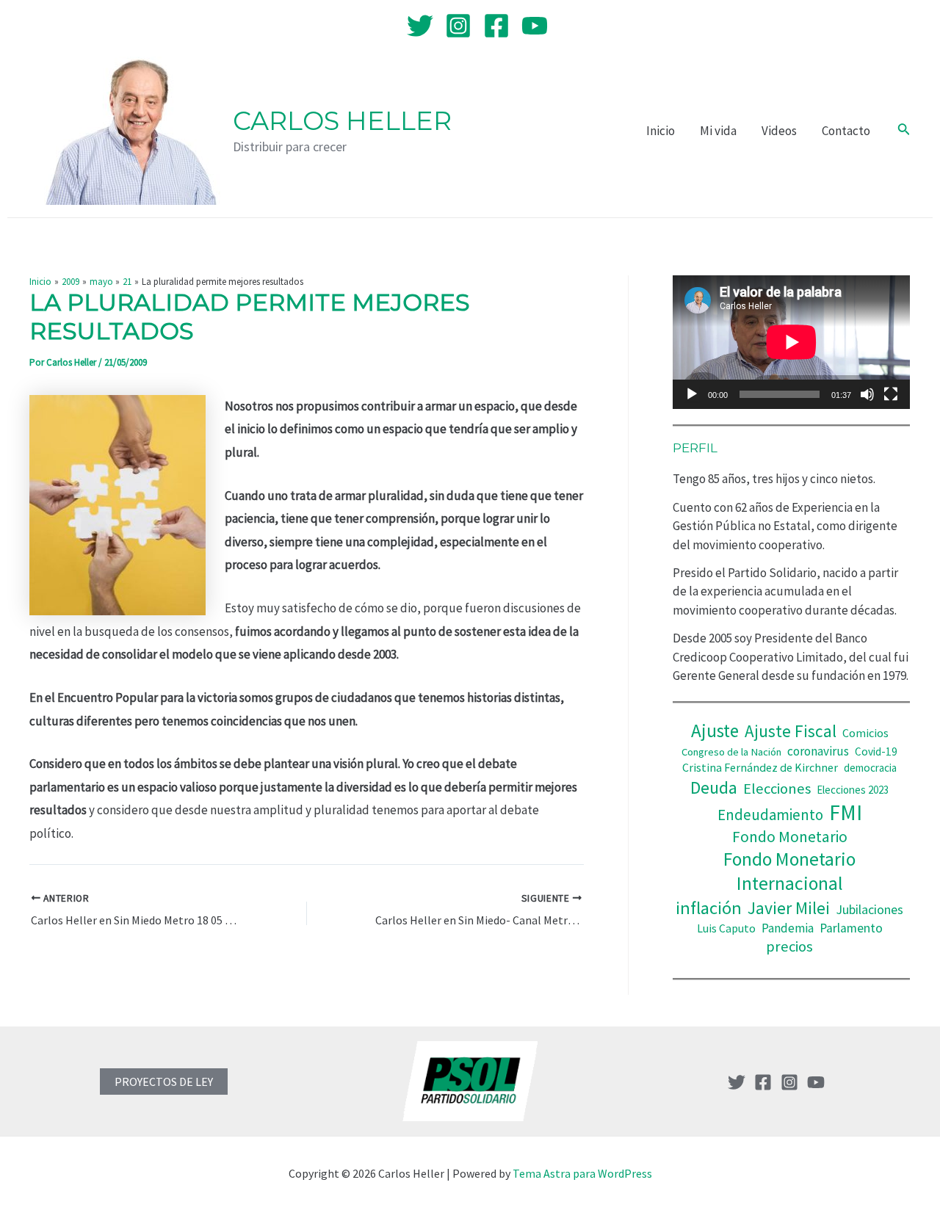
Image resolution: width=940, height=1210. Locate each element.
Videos (779, 131)
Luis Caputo (726, 928)
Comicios (865, 732)
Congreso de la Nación (731, 751)
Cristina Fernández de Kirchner (760, 767)
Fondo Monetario (789, 837)
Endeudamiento (770, 815)
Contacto (846, 131)
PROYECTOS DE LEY (164, 1081)
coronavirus (818, 751)
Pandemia (788, 928)
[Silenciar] (867, 394)
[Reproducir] (691, 394)
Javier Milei (789, 908)
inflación (709, 907)
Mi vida (718, 131)
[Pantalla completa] (890, 394)
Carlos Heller (342, 121)
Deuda (713, 787)
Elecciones (777, 788)
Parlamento (851, 928)
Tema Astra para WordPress (582, 1173)
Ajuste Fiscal (790, 731)
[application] (791, 342)
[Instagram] (458, 25)
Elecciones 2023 (853, 790)
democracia (870, 768)
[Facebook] (496, 25)
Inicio (660, 131)
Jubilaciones (869, 909)
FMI (845, 812)
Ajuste (715, 730)
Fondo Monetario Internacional (789, 871)
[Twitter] (420, 25)
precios (789, 946)
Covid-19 (876, 751)
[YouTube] (534, 25)
